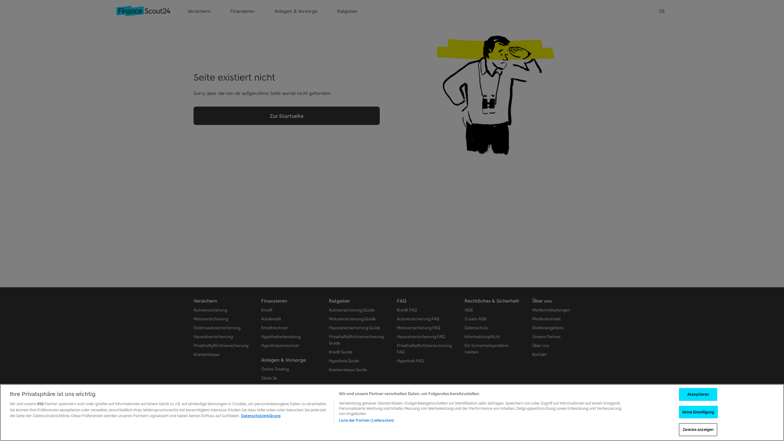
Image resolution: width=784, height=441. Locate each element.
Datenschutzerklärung (261, 415)
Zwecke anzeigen (698, 429)
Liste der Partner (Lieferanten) (366, 420)
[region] (392, 412)
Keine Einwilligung (698, 412)
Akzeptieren (698, 394)
